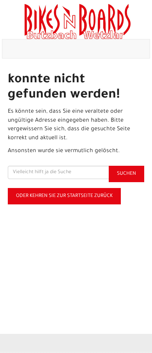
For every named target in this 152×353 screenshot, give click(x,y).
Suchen (126, 174)
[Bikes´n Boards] (77, 21)
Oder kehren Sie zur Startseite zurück (64, 196)
